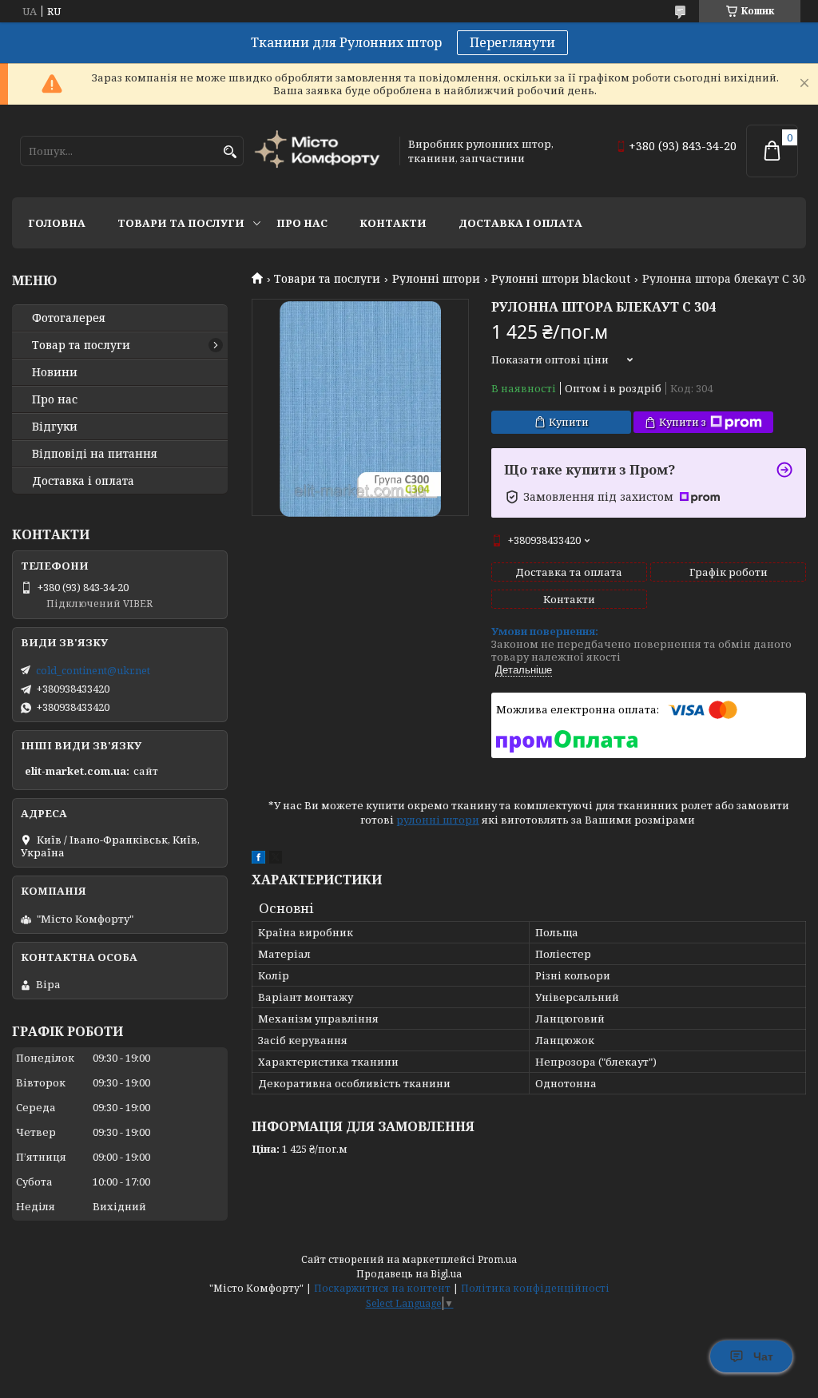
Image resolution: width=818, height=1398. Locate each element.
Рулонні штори (436, 278)
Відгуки (54, 426)
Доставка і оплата (520, 223)
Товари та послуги (180, 223)
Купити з (682, 422)
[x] (275, 859)
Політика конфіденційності (535, 1288)
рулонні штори (437, 819)
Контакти (393, 223)
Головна (56, 223)
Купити (569, 422)
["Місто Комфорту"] (319, 150)
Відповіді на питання (94, 454)
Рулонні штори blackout (560, 278)
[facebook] (258, 859)
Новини (54, 372)
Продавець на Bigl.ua (409, 1274)
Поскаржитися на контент (382, 1288)
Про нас (302, 223)
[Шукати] (230, 152)
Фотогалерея (68, 318)
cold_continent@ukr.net (93, 670)
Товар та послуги (81, 345)
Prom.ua (497, 1259)
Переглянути (512, 42)
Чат (763, 1356)
